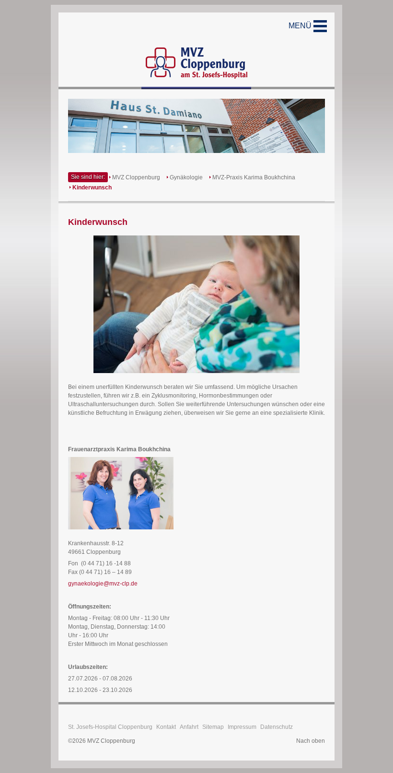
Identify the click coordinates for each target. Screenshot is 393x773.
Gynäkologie (186, 177)
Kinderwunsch (92, 187)
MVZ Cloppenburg (136, 177)
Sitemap (213, 727)
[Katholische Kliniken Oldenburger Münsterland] (196, 50)
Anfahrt (189, 727)
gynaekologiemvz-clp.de (103, 583)
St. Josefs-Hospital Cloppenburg (110, 727)
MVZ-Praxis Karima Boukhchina (253, 177)
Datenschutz (276, 727)
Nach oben (310, 741)
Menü (301, 26)
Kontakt (166, 727)
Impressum (242, 727)
